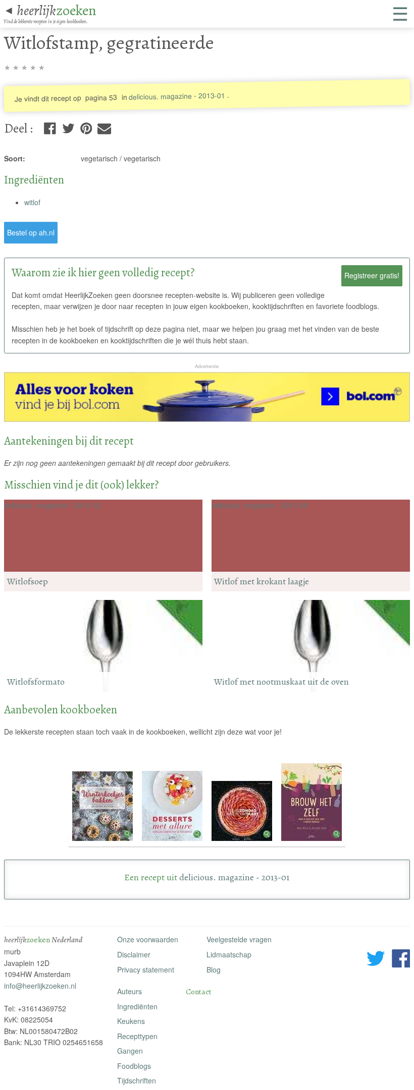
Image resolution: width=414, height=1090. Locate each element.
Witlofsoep (27, 581)
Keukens (131, 1021)
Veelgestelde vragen (239, 939)
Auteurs (129, 991)
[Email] (104, 126)
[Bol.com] (207, 419)
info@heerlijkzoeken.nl (40, 986)
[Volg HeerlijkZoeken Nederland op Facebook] (401, 960)
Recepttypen (137, 1036)
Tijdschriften (136, 1080)
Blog (213, 969)
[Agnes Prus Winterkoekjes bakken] (103, 841)
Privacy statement (145, 969)
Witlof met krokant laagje (261, 581)
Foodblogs (134, 1066)
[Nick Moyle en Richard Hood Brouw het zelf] (311, 841)
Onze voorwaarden (147, 939)
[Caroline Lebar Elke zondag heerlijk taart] (243, 841)
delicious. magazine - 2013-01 (177, 96)
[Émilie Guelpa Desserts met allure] (173, 841)
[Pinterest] (86, 126)
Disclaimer (133, 954)
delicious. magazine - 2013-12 (52, 505)
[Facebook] (50, 126)
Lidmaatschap (228, 954)
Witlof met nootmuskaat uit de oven (281, 682)
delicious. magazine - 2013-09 (260, 505)
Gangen (130, 1051)
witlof (32, 202)
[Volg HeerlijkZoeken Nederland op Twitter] (376, 960)
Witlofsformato (36, 682)
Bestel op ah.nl (31, 232)
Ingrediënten (137, 1006)
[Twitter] (68, 126)
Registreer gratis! (371, 275)
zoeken (56, 10)
